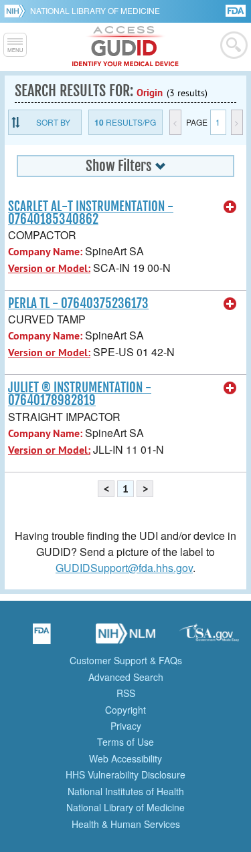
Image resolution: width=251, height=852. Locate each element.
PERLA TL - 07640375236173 (78, 303)
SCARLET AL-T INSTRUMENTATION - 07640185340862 (90, 212)
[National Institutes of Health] (17, 10)
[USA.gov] (209, 638)
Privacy (125, 725)
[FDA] (237, 9)
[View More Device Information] (230, 207)
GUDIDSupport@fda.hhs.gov (124, 567)
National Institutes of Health (126, 791)
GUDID (125, 46)
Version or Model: (49, 268)
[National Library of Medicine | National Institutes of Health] (126, 638)
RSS (125, 693)
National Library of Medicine (95, 10)
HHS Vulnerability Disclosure (125, 774)
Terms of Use (125, 741)
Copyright (125, 709)
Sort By (53, 122)
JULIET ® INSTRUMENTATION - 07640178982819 (79, 394)
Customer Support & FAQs (126, 660)
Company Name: (45, 252)
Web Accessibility (125, 758)
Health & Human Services (126, 824)
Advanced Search (125, 677)
